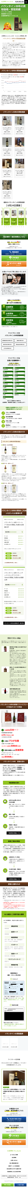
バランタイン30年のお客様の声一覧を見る (14, 623)
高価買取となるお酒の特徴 (14, 1171)
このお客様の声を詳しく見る (10, 562)
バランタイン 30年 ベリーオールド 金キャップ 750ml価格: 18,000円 (19, 129)
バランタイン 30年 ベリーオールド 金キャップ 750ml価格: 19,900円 (7, 172)
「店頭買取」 (19, 767)
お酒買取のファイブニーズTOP (7, 35)
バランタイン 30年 (16, 558)
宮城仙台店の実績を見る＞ (20, 344)
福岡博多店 (14, 610)
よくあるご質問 (14, 1154)
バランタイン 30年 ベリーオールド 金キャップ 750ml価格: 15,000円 (7, 193)
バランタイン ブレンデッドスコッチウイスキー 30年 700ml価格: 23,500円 (19, 151)
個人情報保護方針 (14, 1163)
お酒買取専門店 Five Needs (7, 2)
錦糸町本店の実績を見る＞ (7, 344)
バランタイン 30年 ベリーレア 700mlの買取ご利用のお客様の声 (14, 524)
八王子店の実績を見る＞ (8, 348)
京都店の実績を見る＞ (20, 340)
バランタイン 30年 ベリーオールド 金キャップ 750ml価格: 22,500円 (7, 129)
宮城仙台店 (14, 555)
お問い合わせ (14, 1160)
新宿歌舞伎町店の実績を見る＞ (7, 340)
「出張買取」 (19, 769)
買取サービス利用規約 (14, 1166)
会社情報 (14, 1157)
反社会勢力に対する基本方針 (14, 1169)
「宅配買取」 (13, 770)
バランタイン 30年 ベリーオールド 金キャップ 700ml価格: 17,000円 (7, 151)
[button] (4, 216)
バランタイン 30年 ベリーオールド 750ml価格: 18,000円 (19, 172)
